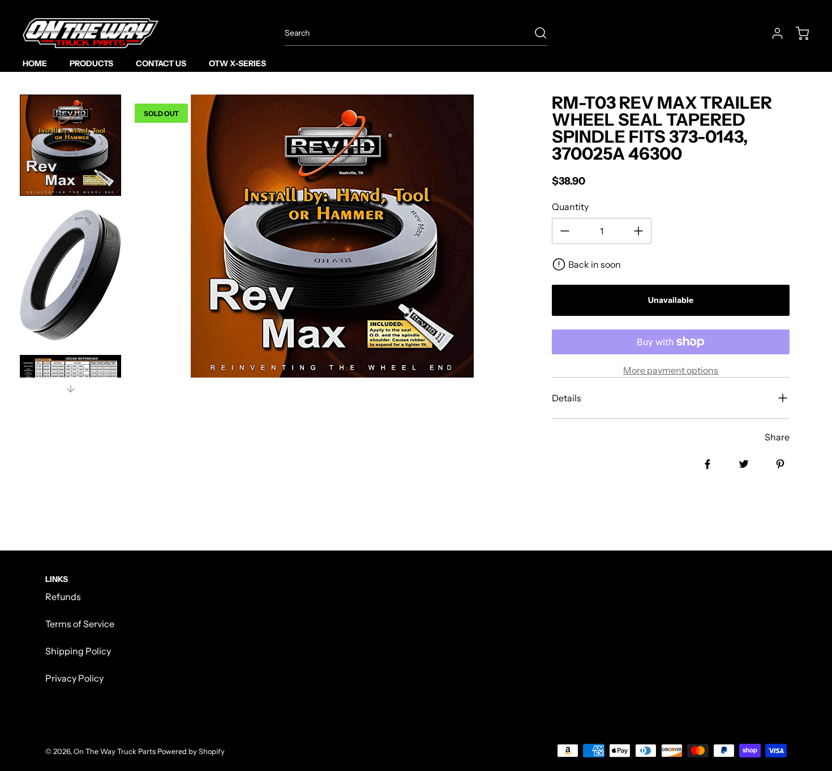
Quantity (570, 206)
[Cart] (796, 33)
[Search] (534, 32)
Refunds (63, 596)
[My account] (772, 33)
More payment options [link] (670, 370)
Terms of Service (79, 623)
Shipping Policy (78, 651)
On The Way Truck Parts (115, 751)
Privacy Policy (74, 678)
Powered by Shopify (191, 751)
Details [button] (566, 398)
